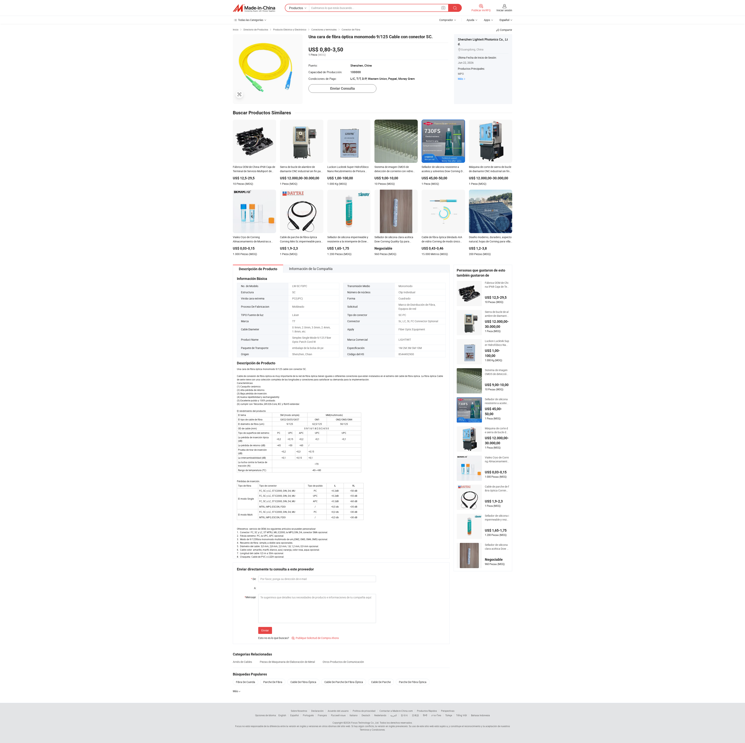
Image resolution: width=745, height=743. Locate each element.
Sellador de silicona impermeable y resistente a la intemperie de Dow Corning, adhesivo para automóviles (497, 518)
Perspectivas (447, 710)
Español (294, 715)
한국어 (404, 715)
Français (322, 715)
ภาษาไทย (436, 715)
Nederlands (380, 715)
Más (460, 79)
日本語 (415, 715)
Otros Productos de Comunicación (343, 662)
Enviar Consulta (342, 88)
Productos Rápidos (427, 710)
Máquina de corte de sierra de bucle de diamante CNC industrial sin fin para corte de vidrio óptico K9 (496, 430)
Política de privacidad (364, 710)
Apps (487, 20)
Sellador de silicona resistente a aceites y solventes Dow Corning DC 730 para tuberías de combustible (497, 401)
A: (255, 588)
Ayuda (470, 20)
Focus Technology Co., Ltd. (365, 722)
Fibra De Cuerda (245, 682)
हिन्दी (425, 715)
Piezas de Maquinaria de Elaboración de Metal (287, 662)
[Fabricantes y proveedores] (254, 8)
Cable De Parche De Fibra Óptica (343, 682)
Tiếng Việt (461, 715)
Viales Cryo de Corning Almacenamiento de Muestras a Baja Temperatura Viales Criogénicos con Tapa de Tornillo (497, 459)
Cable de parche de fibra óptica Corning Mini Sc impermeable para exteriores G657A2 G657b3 (497, 488)
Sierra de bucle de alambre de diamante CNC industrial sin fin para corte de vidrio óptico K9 (497, 314)
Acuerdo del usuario (338, 710)
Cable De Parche (381, 682)
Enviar (265, 630)
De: (253, 579)
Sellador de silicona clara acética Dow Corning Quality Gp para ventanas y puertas (497, 547)
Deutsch (366, 715)
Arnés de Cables (242, 662)
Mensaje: (250, 597)
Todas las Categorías (250, 20)
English (282, 715)
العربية (393, 715)
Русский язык (338, 715)
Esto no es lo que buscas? (273, 638)
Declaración (317, 710)
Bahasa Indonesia (480, 715)
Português (308, 715)
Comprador (446, 20)
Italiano (354, 715)
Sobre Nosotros (299, 710)
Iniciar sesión (504, 10)
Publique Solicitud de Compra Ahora (315, 638)
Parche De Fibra (272, 682)
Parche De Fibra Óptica (412, 682)
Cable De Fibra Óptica (303, 682)
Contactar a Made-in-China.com (396, 710)
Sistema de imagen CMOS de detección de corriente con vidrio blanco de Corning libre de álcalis (497, 372)
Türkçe (448, 715)
